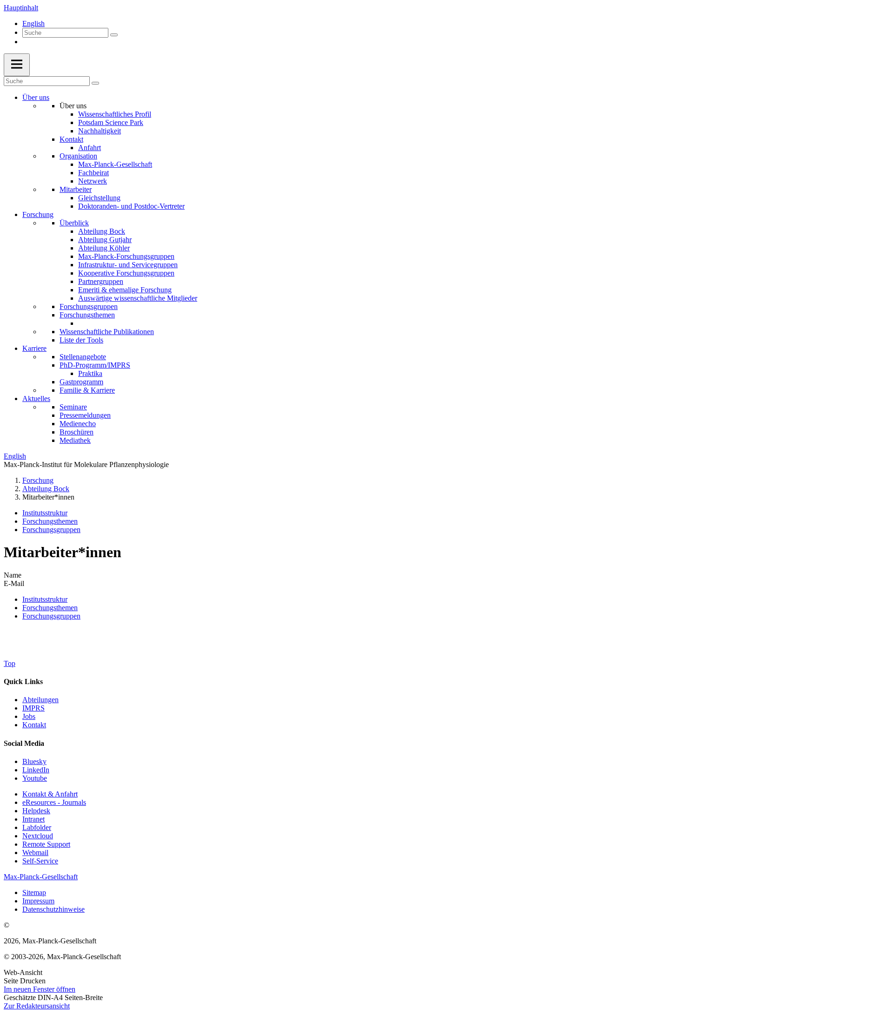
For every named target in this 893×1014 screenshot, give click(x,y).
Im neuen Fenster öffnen (39, 989)
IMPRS (33, 708)
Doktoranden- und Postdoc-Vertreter (131, 206)
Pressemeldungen (85, 415)
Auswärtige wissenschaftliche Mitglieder (137, 298)
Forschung (37, 214)
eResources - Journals (54, 802)
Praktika (90, 373)
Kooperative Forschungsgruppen (126, 273)
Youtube (34, 778)
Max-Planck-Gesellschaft (115, 164)
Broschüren (76, 432)
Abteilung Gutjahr (105, 240)
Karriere (34, 348)
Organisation (78, 156)
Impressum (38, 901)
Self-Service (40, 861)
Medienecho (78, 424)
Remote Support (46, 844)
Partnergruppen (100, 281)
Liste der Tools (81, 340)
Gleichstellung (99, 198)
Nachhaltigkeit (99, 131)
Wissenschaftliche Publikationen (107, 332)
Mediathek (75, 440)
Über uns (35, 97)
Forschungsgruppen (89, 306)
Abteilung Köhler (104, 248)
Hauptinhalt (21, 8)
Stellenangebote (83, 357)
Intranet (33, 819)
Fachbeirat (93, 173)
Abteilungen (40, 700)
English (33, 23)
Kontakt (71, 139)
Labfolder (36, 827)
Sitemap (34, 892)
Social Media (24, 743)
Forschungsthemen (87, 315)
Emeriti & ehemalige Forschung (125, 290)
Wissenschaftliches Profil (114, 114)
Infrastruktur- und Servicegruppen (128, 265)
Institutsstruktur (44, 513)
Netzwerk (92, 181)
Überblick (74, 223)
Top (9, 663)
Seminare (73, 407)
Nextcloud (37, 836)
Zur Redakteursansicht (37, 1006)
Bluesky (34, 761)
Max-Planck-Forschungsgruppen (126, 256)
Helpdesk (36, 811)
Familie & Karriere (87, 390)
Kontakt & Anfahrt (50, 794)
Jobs (28, 716)
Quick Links (23, 681)
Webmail (35, 852)
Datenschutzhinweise (53, 909)
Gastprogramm (81, 382)
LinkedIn (35, 770)
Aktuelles (36, 398)
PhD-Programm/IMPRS (95, 365)
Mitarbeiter (76, 189)
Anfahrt (89, 147)
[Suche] (114, 34)
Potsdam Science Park (110, 122)
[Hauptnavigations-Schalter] (17, 64)
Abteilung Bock (101, 231)
